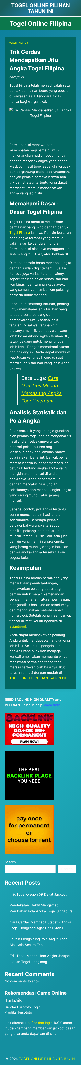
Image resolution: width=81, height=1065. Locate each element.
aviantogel (17, 626)
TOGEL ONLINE (18, 43)
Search (10, 862)
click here (52, 705)
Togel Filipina (19, 233)
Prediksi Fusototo (18, 1012)
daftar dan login (39, 1023)
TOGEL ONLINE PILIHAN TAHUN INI (47, 1059)
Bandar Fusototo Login (22, 1007)
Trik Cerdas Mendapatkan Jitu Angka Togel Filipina (36, 60)
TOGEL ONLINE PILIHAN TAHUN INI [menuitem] (37, 678)
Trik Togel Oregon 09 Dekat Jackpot (38, 894)
